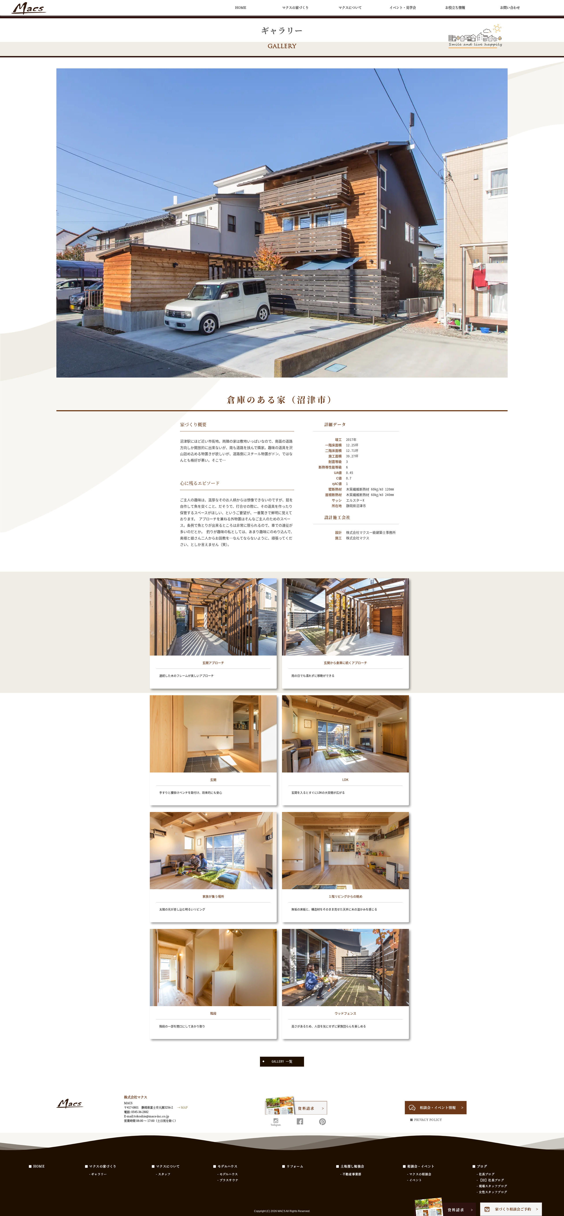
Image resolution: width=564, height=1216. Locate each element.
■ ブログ (479, 1166)
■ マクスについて (166, 1166)
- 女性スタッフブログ (492, 1192)
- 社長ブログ (486, 1174)
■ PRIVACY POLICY (426, 1120)
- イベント (414, 1180)
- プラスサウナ (227, 1180)
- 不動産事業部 (350, 1174)
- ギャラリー (98, 1174)
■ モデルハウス (225, 1166)
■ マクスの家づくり (101, 1166)
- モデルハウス (227, 1174)
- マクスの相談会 (419, 1174)
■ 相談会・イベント (418, 1166)
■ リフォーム (292, 1166)
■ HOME (37, 1166)
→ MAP (182, 1107)
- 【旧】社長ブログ (490, 1180)
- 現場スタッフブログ (492, 1186)
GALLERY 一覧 (282, 1061)
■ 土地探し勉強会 (350, 1166)
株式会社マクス (29, 9)
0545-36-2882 (139, 1112)
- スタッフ (163, 1174)
